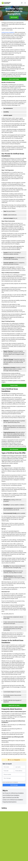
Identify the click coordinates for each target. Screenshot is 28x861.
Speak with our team (14, 705)
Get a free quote (14, 449)
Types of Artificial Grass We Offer (11, 797)
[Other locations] (21, 3)
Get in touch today (14, 79)
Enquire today (14, 385)
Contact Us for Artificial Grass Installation (13, 799)
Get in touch (14, 17)
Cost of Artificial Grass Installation (11, 795)
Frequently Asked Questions (9, 802)
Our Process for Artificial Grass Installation (13, 793)
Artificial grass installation (8, 32)
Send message (14, 785)
